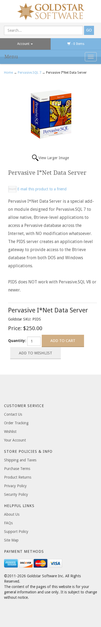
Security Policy (16, 494)
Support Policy (16, 531)
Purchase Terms (17, 468)
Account (23, 44)
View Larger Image (54, 158)
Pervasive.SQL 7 (29, 72)
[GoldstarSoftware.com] (50, 11)
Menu (11, 56)
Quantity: (17, 341)
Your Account (15, 440)
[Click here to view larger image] (50, 113)
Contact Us (13, 414)
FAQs (8, 523)
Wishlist (10, 431)
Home (9, 72)
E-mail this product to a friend (42, 189)
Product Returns (17, 477)
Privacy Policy (15, 486)
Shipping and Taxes (20, 460)
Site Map (11, 540)
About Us (11, 514)
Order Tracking (16, 423)
